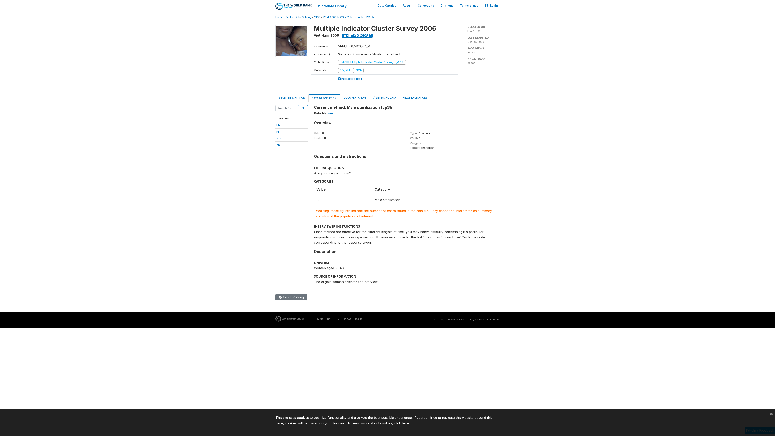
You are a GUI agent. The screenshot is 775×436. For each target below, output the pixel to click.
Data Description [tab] (324, 98)
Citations (446, 5)
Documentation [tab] (355, 97)
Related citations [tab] (415, 97)
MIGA (347, 318)
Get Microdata (359, 35)
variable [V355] (365, 17)
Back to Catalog (293, 297)
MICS (317, 17)
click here (401, 423)
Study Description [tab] (292, 97)
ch (278, 144)
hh (278, 125)
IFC (338, 318)
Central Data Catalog (298, 17)
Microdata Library (332, 6)
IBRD (320, 318)
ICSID (358, 318)
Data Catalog (387, 5)
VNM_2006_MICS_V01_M (338, 17)
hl (277, 131)
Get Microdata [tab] (385, 97)
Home (279, 17)
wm (278, 138)
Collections (426, 5)
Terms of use (469, 5)
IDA (329, 318)
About (407, 5)
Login (494, 5)
